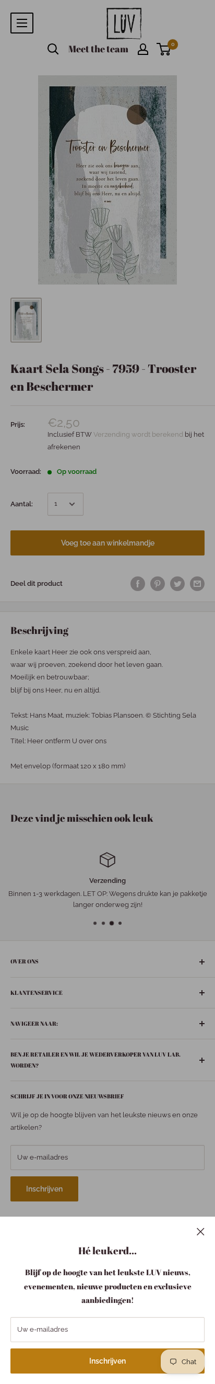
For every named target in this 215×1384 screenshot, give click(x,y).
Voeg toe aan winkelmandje (107, 543)
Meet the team (98, 48)
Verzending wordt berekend (139, 434)
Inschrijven (107, 1361)
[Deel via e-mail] (197, 583)
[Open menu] (21, 23)
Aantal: (21, 504)
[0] (164, 49)
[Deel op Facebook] (137, 583)
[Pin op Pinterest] (157, 583)
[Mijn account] (143, 49)
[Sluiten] (201, 1231)
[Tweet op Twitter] (177, 583)
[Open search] (53, 49)
